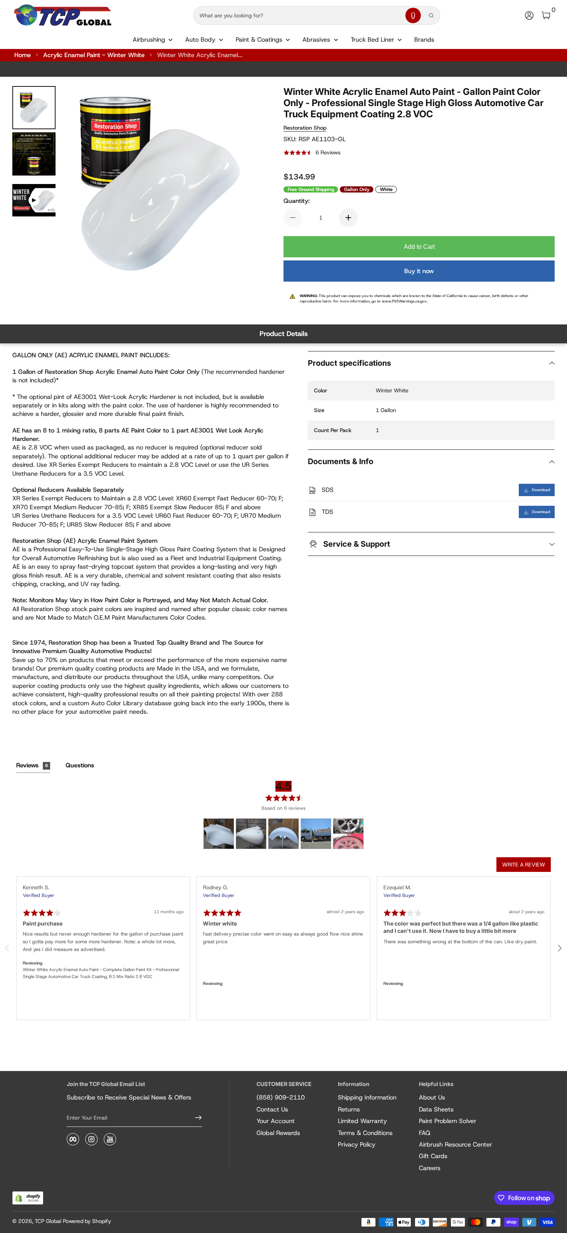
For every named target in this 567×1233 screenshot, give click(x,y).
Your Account (275, 1121)
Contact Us (272, 1109)
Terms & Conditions (365, 1133)
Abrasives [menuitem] (316, 39)
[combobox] (297, 15)
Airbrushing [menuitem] (149, 39)
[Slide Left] (77, 185)
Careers (429, 1168)
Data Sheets (436, 1109)
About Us (432, 1097)
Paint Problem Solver (447, 1121)
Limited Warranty (362, 1121)
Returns (349, 1109)
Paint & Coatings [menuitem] (259, 39)
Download (541, 490)
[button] (413, 15)
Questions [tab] (80, 765)
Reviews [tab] (32, 765)
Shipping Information (367, 1097)
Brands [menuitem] (424, 39)
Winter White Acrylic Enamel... (200, 55)
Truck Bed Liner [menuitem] (372, 39)
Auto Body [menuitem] (200, 39)
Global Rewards (278, 1133)
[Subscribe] (195, 1117)
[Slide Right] (243, 185)
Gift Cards (433, 1156)
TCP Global (48, 1221)
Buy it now (419, 271)
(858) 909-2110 (280, 1097)
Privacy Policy (356, 1144)
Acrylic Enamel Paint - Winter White (94, 55)
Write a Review (523, 864)
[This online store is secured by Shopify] (27, 1198)
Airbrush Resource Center (455, 1144)
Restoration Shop (305, 127)
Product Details (284, 333)
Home (22, 55)
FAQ (424, 1133)
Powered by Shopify (87, 1221)
